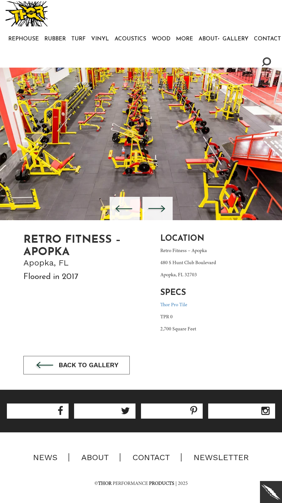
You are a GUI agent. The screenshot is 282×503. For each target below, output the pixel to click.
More (184, 39)
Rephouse (23, 39)
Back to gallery (87, 365)
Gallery (235, 39)
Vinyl (100, 39)
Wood (161, 39)
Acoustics (130, 39)
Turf (78, 39)
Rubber (55, 39)
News (45, 457)
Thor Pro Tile (173, 305)
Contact (151, 457)
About (208, 39)
